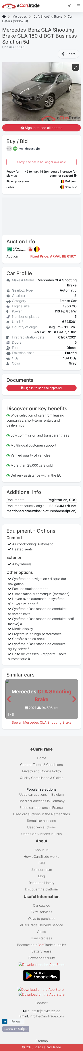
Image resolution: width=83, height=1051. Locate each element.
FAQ (42, 863)
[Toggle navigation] (78, 6)
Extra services (41, 912)
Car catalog (41, 905)
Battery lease (41, 951)
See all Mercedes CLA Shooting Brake (41, 722)
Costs (41, 932)
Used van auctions (41, 827)
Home (41, 758)
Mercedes (19, 16)
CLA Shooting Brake (47, 16)
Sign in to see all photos (43, 128)
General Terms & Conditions (41, 765)
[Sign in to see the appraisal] (30, 249)
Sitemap (41, 1041)
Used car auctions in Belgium (41, 794)
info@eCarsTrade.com (47, 1016)
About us (41, 850)
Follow (16, 1021)
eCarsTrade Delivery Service (41, 925)
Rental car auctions (41, 821)
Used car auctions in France (41, 807)
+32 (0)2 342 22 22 (45, 1011)
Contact (41, 1003)
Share (71, 54)
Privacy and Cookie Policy (41, 771)
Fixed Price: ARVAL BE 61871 (53, 256)
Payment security (41, 958)
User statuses (41, 938)
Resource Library (41, 883)
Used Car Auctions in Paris (41, 834)
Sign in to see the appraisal (43, 388)
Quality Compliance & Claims (41, 778)
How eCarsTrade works (41, 856)
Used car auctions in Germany (42, 801)
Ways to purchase (41, 918)
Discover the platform (41, 889)
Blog (41, 876)
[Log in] (71, 5)
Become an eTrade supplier (41, 945)
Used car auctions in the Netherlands (41, 814)
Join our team (41, 870)
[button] (8, 699)
